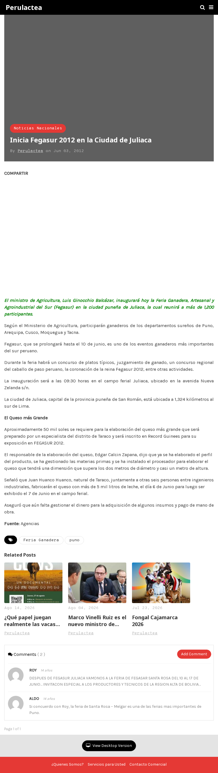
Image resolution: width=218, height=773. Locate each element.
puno (74, 540)
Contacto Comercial (148, 764)
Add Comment (194, 654)
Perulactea (24, 7)
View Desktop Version (112, 745)
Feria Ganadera (41, 540)
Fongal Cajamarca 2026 (155, 620)
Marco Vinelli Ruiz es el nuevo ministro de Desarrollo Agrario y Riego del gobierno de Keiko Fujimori (97, 620)
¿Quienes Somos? (67, 764)
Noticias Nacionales (38, 128)
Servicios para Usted (106, 764)
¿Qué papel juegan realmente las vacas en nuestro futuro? (30, 620)
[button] (211, 7)
